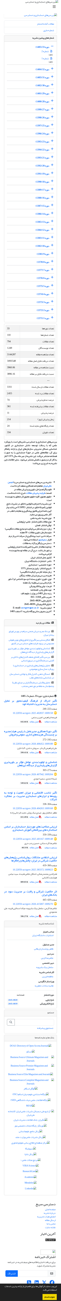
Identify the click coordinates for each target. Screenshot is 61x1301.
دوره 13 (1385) (42, 222)
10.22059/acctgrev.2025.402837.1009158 (33, 713)
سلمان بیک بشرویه (44, 967)
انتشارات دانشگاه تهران (42, 935)
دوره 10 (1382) (42, 246)
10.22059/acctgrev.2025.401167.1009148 (33, 839)
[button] (41, 1290)
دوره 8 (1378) (43, 262)
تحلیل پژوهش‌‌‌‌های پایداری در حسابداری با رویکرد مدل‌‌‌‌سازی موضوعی (33, 667)
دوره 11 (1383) (42, 238)
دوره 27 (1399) (42, 109)
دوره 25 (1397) (42, 125)
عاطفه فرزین (47, 976)
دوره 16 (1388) (42, 198)
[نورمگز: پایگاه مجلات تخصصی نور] (30, 1126)
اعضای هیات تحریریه (46, 1216)
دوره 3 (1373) (43, 302)
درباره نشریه (50, 1213)
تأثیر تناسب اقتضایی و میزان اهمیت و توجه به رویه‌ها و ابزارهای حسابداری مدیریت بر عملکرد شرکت (30, 796)
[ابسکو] (30, 1052)
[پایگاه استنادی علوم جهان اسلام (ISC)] (30, 1095)
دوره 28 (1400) (42, 101)
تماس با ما (51, 1223)
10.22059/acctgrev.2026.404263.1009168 (33, 808)
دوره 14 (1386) (42, 214)
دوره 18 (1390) (42, 181)
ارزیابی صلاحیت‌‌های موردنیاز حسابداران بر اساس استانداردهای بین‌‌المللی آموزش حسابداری (30, 828)
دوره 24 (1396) (42, 133)
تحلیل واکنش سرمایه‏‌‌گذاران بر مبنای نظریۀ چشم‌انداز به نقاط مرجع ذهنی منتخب (33, 684)
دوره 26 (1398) (42, 117)
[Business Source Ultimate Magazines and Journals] (30, 1059)
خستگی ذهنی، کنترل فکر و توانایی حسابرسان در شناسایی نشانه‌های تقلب (31, 676)
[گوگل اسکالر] (31, 1089)
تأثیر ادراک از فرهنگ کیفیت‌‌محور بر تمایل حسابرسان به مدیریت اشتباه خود (30, 702)
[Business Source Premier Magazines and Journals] (30, 1068)
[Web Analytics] (50, 1240)
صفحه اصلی (50, 1209)
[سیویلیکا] (30, 1149)
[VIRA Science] (31, 1166)
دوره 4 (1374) (43, 294)
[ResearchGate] (30, 1172)
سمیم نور (42, 539)
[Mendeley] (31, 1183)
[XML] (19, 696)
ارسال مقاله (50, 1220)
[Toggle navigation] (31, 6)
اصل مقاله (30, 721)
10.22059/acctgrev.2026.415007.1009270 (33, 904)
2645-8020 (12, 1000)
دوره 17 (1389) (42, 190)
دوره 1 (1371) (43, 318)
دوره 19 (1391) (42, 173)
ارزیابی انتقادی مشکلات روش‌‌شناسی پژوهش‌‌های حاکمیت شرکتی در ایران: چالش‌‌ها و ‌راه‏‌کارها (30, 859)
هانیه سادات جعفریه (44, 985)
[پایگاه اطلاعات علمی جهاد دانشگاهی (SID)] (31, 1100)
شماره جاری (48, 30)
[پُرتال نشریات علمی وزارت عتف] (30, 1138)
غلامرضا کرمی (47, 958)
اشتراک (12, 1273)
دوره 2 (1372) (43, 310)
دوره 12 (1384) (42, 230)
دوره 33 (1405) (42, 47)
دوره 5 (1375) (43, 286)
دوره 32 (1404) (42, 69)
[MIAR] (30, 1106)
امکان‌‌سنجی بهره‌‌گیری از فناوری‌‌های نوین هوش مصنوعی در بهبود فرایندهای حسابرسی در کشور (31, 642)
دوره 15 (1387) (42, 206)
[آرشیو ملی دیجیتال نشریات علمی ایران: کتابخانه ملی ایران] (30, 1114)
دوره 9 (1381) (43, 254)
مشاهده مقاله (51, 721)
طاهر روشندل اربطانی (43, 948)
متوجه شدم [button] (50, 1297)
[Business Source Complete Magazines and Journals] (30, 1082)
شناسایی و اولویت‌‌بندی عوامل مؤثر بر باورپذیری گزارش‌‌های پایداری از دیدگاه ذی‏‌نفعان (31, 650)
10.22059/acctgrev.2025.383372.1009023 (33, 869)
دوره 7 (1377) (43, 270)
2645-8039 (12, 1004)
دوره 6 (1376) (43, 278)
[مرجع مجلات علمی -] (30, 1160)
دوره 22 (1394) (42, 149)
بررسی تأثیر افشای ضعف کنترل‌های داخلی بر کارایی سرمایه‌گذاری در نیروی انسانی (32, 659)
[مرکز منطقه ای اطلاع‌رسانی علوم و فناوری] (30, 1143)
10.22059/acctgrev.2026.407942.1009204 (33, 774)
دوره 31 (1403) (42, 77)
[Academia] (30, 1177)
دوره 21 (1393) (42, 157)
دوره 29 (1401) (42, 93)
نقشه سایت (50, 1227)
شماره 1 (45, 58)
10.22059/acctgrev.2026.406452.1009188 (33, 744)
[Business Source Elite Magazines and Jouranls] (30, 1075)
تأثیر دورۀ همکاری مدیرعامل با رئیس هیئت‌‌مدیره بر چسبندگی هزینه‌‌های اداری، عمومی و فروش (30, 733)
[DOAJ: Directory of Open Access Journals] (30, 1046)
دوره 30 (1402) (42, 85)
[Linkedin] (30, 1189)
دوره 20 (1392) (42, 165)
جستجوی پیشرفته (45, 1028)
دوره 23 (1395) (42, 141)
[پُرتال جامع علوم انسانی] (30, 1132)
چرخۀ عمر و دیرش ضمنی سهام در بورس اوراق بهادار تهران (31, 633)
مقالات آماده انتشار (45, 24)
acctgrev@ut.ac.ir (26, 607)
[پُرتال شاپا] (30, 1155)
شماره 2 (45, 51)
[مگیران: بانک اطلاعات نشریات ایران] (30, 1120)
